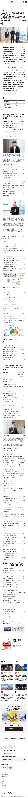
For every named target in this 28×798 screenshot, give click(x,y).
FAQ (2, 783)
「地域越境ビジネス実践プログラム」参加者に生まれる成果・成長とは (14, 103)
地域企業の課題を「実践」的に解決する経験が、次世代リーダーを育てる (14, 100)
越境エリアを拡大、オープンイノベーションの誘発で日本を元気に (14, 106)
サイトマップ (3, 772)
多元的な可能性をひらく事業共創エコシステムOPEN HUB (13, 738)
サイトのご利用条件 (4, 774)
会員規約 (2, 781)
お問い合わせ (3, 785)
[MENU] (2, 2)
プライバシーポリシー (5, 776)
